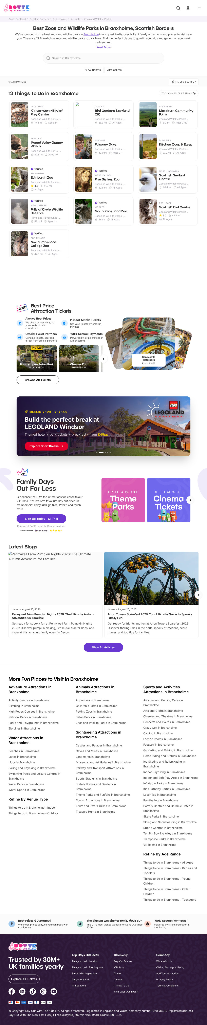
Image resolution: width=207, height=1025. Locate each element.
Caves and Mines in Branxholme (97, 751)
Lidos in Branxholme (21, 762)
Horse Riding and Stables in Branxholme (169, 756)
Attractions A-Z (80, 979)
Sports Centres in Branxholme (163, 827)
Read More (103, 47)
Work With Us (164, 961)
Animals (75, 19)
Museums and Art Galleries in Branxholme (103, 762)
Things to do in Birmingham (87, 967)
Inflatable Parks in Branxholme (163, 783)
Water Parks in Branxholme (26, 784)
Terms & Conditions (167, 985)
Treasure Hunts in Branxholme (95, 811)
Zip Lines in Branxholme (24, 728)
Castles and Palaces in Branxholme (99, 745)
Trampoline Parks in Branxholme (164, 839)
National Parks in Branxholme (27, 717)
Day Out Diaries (123, 961)
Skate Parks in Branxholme (161, 816)
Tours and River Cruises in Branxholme (101, 806)
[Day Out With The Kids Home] (16, 8)
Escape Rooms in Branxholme (162, 739)
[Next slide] (190, 500)
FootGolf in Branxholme (158, 744)
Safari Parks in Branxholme (93, 717)
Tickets (118, 979)
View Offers (114, 70)
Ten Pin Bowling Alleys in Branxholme (167, 833)
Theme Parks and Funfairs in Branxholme (103, 794)
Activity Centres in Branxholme (28, 700)
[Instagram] (43, 992)
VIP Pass (119, 967)
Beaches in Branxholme (23, 751)
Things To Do (121, 985)
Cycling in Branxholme (158, 733)
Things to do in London (84, 961)
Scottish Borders (39, 19)
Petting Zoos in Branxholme (94, 711)
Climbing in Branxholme (23, 705)
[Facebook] (11, 992)
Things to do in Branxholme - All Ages (168, 862)
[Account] (188, 8)
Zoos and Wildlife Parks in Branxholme (101, 722)
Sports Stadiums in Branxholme (96, 778)
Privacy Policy (164, 979)
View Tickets (93, 70)
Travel (117, 973)
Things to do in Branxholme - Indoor (32, 807)
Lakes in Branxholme (22, 756)
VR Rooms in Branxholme (159, 844)
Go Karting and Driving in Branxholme (168, 750)
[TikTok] (33, 992)
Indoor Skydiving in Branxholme (164, 772)
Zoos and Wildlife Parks (97, 19)
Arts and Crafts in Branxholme (163, 710)
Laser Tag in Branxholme (159, 794)
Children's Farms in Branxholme (96, 705)
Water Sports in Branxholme (26, 789)
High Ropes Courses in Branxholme (31, 711)
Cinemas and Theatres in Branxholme (167, 716)
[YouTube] (54, 992)
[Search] (178, 8)
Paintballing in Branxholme (160, 800)
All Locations (79, 985)
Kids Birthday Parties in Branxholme (166, 789)
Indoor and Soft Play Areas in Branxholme (170, 777)
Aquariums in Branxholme (92, 700)
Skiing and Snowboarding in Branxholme (170, 822)
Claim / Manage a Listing (170, 967)
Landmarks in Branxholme (93, 756)
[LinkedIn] (22, 992)
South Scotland (17, 19)
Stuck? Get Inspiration (84, 973)
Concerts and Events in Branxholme (166, 722)
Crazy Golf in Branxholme (160, 727)
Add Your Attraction (167, 973)
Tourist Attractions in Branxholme (97, 800)
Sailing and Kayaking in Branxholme (32, 768)
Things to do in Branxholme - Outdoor (33, 813)
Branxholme (60, 19)
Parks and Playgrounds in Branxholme (33, 722)
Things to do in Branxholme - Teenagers (169, 899)
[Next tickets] (103, 359)
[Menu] (199, 8)
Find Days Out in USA (126, 991)
